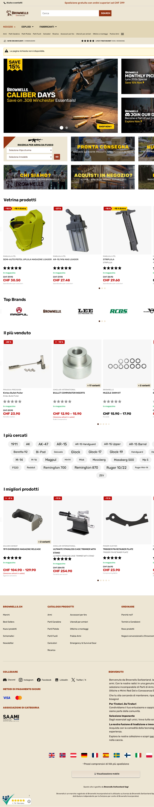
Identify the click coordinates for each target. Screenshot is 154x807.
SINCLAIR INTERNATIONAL (64, 390)
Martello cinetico (9, 417)
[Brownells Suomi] (128, 755)
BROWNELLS (108, 390)
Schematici (8, 636)
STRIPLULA (108, 259)
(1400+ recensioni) (110, 41)
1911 (14, 444)
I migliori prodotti (21, 489)
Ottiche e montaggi (100, 34)
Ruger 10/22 (116, 467)
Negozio (8, 26)
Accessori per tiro (67, 34)
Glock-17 (95, 452)
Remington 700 (54, 467)
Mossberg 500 (124, 460)
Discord (11, 680)
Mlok (81, 459)
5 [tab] (109, 425)
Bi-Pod (41, 452)
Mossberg (99, 459)
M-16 (34, 459)
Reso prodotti (127, 629)
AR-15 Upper (112, 444)
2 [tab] (66, 128)
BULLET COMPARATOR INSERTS (69, 393)
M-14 (19, 460)
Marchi (6, 615)
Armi (5, 34)
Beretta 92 (21, 452)
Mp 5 (145, 459)
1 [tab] (61, 128)
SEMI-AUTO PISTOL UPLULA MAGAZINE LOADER (27, 259)
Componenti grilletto (110, 573)
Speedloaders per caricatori (13, 283)
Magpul (50, 460)
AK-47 (43, 444)
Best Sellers (8, 622)
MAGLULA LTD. (9, 256)
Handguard (137, 452)
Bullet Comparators (60, 419)
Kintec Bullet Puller (13, 393)
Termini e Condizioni (130, 622)
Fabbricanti (47, 26)
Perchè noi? (127, 615)
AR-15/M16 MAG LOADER (65, 259)
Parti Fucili (37, 34)
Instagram (28, 680)
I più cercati (15, 435)
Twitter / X (81, 680)
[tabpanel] (61, 96)
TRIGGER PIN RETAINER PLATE (118, 549)
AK (28, 444)
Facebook (46, 680)
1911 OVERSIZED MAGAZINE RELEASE (22, 549)
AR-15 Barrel (138, 444)
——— (122, 33)
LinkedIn (64, 680)
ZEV (101, 475)
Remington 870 (86, 467)
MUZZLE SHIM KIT (112, 393)
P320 (15, 467)
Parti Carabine (14, 34)
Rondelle (106, 417)
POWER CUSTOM (110, 546)
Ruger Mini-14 (141, 467)
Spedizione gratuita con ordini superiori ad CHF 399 (95, 2)
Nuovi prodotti (10, 629)
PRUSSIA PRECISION (12, 390)
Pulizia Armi (114, 34)
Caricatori (47, 34)
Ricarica (55, 34)
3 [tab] (105, 290)
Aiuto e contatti (14, 3)
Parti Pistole (26, 34)
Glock (75, 452)
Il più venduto (18, 332)
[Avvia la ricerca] (105, 13)
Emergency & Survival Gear (83, 643)
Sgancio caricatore (10, 576)
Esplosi (26, 26)
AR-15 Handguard (85, 444)
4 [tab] (107, 426)
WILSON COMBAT (10, 546)
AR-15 (62, 444)
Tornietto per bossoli (60, 574)
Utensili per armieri (83, 34)
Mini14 (68, 459)
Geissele (58, 452)
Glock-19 (116, 452)
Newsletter (8, 643)
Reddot (31, 467)
